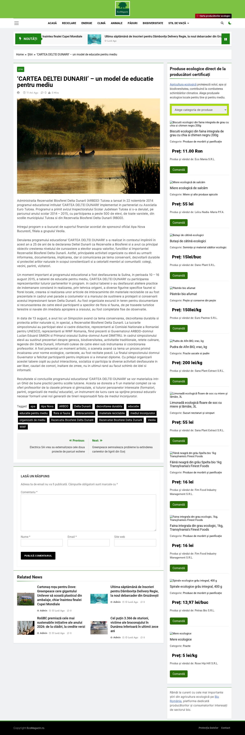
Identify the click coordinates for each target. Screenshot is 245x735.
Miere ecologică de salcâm (189, 188)
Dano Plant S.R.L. (205, 265)
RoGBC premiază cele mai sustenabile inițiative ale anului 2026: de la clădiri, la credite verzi (61, 622)
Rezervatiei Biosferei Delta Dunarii (120, 420)
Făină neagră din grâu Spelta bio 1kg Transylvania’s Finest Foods (196, 464)
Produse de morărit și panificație (202, 141)
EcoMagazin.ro (35, 727)
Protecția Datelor (208, 727)
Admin (43, 610)
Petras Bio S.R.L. (205, 610)
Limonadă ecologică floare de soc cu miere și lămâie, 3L (196, 404)
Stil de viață (177, 23)
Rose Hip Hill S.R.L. (206, 663)
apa (32, 406)
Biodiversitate (153, 23)
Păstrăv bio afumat (183, 294)
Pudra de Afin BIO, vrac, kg (188, 347)
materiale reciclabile (112, 413)
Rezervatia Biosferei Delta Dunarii (72, 420)
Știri (20, 69)
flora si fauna (61, 413)
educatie (133, 406)
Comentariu (29, 492)
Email (72, 537)
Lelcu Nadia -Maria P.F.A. (209, 212)
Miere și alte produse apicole (200, 194)
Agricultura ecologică (183, 84)
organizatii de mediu (32, 420)
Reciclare (69, 23)
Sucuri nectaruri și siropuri (199, 413)
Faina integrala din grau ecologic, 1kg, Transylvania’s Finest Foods (196, 527)
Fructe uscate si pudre (196, 353)
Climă (101, 23)
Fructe (186, 646)
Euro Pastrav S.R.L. (206, 318)
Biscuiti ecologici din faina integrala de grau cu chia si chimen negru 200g (197, 133)
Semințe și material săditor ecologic (205, 247)
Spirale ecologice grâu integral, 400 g (196, 586)
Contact (225, 727)
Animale (116, 23)
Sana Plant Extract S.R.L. (209, 370)
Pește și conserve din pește (199, 300)
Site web (119, 537)
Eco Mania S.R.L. (205, 159)
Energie (86, 23)
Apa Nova (47, 406)
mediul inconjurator (142, 413)
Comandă (179, 169)
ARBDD (64, 406)
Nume (25, 537)
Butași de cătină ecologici (188, 241)
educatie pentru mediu (34, 413)
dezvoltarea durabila (109, 406)
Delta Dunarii (82, 406)
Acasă (52, 23)
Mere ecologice (181, 639)
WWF (23, 427)
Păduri (132, 23)
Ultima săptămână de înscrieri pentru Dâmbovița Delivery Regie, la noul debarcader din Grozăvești (144, 36)
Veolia (152, 420)
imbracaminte (85, 413)
